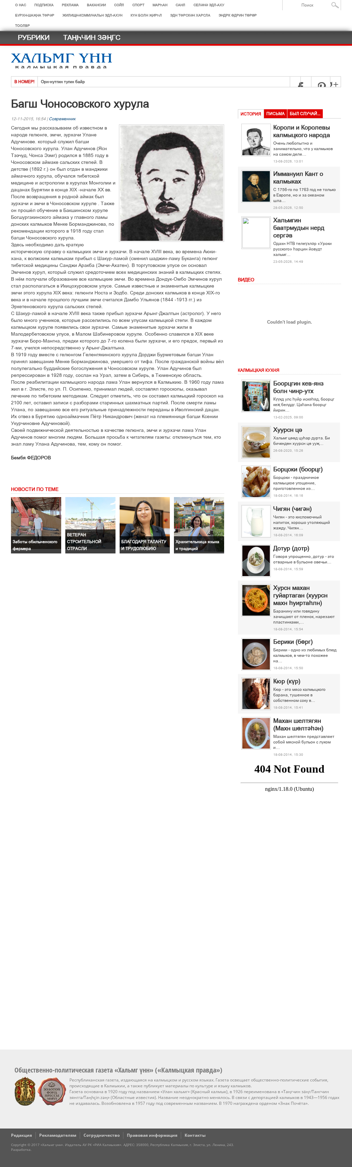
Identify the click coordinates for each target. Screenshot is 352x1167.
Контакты (195, 1135)
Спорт (138, 5)
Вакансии (96, 5)
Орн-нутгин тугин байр (63, 82)
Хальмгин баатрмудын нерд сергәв (298, 228)
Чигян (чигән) (292, 508)
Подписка (44, 5)
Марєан (160, 5)
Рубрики (34, 37)
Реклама (70, 5)
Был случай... (305, 113)
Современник (62, 118)
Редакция (21, 1135)
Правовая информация (152, 1135)
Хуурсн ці (287, 429)
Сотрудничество (102, 1135)
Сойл (119, 5)
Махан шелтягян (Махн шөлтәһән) (298, 724)
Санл (180, 5)
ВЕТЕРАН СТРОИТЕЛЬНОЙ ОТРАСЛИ (84, 541)
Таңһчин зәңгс (91, 37)
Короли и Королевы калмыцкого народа (301, 131)
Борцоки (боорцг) (298, 469)
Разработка (21, 1149)
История (251, 114)
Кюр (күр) (286, 681)
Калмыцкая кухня (258, 370)
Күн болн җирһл (146, 15)
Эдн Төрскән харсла (190, 15)
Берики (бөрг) (293, 641)
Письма (275, 113)
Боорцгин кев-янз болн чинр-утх (298, 387)
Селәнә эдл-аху (209, 5)
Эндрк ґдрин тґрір (238, 15)
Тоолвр (22, 25)
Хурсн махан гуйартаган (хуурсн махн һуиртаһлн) (300, 595)
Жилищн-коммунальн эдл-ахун (92, 15)
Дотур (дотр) (291, 548)
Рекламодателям (57, 1135)
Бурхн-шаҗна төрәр (34, 15)
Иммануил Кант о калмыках (298, 177)
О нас (20, 5)
